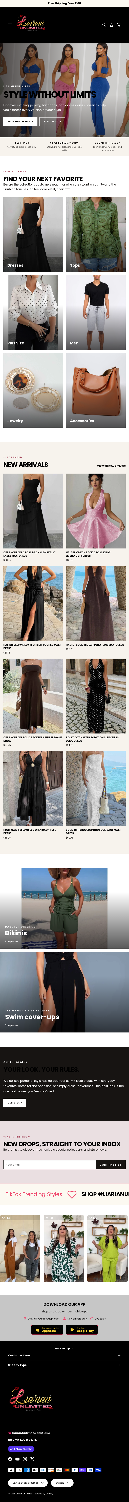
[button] (119, 25)
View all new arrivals (111, 466)
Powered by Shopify (43, 1493)
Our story (15, 1102)
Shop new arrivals (20, 121)
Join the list (111, 1165)
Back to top (62, 1348)
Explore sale (52, 121)
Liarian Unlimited (24, 1493)
